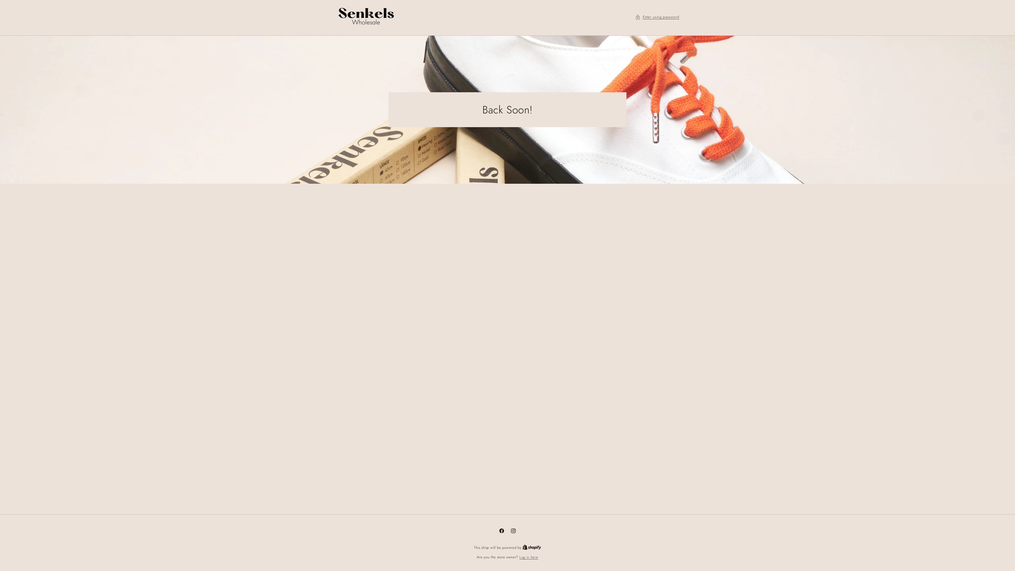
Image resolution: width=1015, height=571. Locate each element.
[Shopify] (532, 547)
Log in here (528, 557)
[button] (657, 17)
